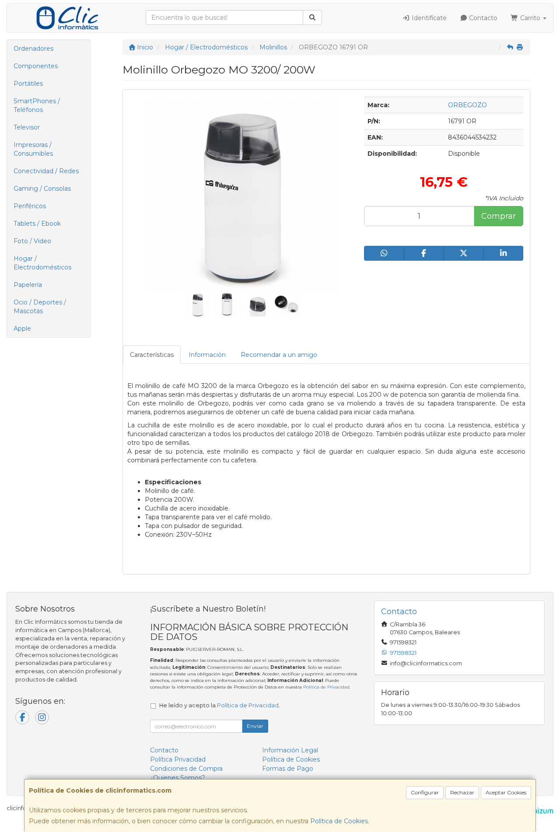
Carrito (530, 18)
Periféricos (30, 206)
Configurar (425, 792)
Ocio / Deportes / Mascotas (40, 306)
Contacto (482, 18)
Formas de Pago (287, 769)
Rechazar (462, 792)
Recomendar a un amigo (279, 355)
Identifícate (428, 18)
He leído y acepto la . (219, 705)
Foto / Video (32, 241)
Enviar (255, 726)
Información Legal (290, 750)
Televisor (27, 127)
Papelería (28, 285)
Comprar (498, 216)
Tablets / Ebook (37, 223)
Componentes (36, 66)
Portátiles (28, 83)
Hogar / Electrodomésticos (42, 263)
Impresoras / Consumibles (33, 149)
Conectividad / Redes (46, 171)
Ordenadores (33, 48)
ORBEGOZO (467, 105)
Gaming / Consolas (42, 188)
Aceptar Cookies (506, 792)
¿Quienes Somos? (177, 778)
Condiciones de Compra (186, 769)
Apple (22, 328)
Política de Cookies (339, 821)
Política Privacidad (178, 759)
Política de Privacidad (326, 687)
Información (207, 355)
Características (152, 355)
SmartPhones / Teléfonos (37, 105)
